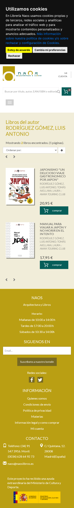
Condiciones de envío (37, 404)
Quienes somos (37, 398)
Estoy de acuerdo (19, 49)
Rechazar (14, 55)
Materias (37, 416)
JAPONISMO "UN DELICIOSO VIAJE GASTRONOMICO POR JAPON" (53, 174)
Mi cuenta (37, 428)
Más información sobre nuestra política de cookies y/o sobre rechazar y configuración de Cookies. (37, 38)
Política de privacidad (37, 410)
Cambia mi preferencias (50, 49)
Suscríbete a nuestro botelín (37, 361)
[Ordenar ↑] (61, 150)
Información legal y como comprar (37, 422)
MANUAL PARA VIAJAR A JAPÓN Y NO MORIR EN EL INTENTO (53, 229)
